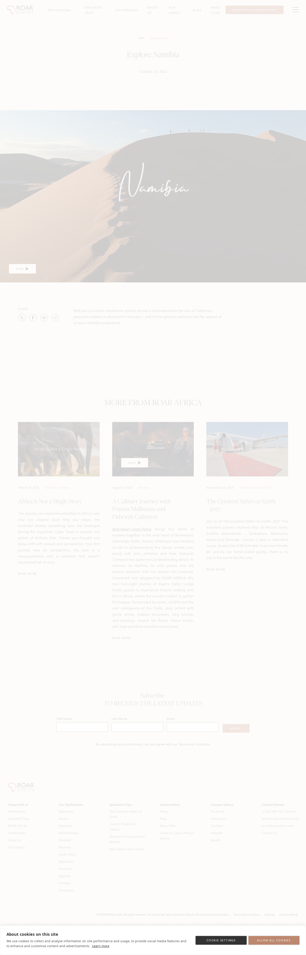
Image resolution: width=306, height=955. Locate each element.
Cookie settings (221, 940)
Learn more (100, 946)
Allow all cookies (274, 940)
